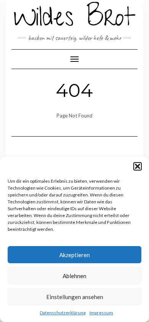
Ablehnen (74, 275)
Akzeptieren (74, 254)
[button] (137, 166)
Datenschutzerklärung (63, 313)
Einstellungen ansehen (74, 296)
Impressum (101, 313)
